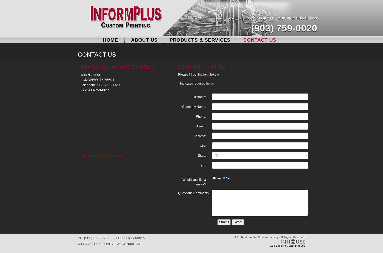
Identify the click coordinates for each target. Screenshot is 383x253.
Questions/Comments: (193, 193)
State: (202, 155)
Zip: (203, 165)
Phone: (200, 116)
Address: (199, 136)
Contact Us (259, 40)
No (228, 178)
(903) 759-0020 (284, 28)
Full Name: (197, 97)
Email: (201, 126)
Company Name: (193, 106)
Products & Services (200, 40)
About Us (144, 40)
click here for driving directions (102, 156)
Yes (219, 178)
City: (203, 146)
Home (110, 40)
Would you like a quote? (194, 182)
